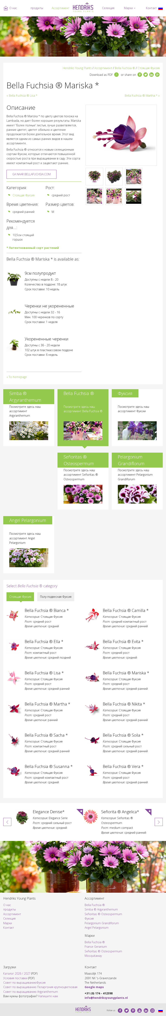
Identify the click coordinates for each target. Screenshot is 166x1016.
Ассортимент (60, 8)
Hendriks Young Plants (77, 68)
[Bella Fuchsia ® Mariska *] (160, 8)
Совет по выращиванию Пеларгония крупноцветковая (40, 987)
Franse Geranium (96, 946)
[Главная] (83, 7)
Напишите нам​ (48, 996)
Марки (128, 8)
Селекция (108, 8)
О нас (13, 8)
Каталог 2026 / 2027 (16, 973)
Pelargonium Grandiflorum (102, 923)
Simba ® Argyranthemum (101, 909)
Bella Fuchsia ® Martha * (141, 95)
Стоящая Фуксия (149, 68)
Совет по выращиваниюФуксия (24, 982)
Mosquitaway (93, 956)
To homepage (18, 377)
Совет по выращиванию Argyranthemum (30, 992)
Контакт (151, 8)
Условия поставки (15, 978)
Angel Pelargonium (97, 927)
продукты (37, 8)
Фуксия (89, 918)
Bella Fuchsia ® (125, 68)
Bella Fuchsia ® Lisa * (23, 95)
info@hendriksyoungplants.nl (106, 998)
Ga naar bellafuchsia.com (31, 174)
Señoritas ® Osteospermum (103, 914)
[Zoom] (121, 135)
